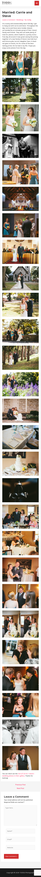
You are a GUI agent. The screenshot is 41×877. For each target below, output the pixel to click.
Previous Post (20, 784)
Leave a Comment (8, 20)
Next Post (20, 788)
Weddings (19, 20)
